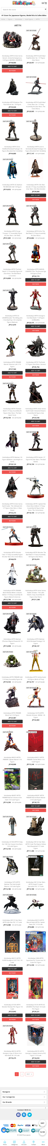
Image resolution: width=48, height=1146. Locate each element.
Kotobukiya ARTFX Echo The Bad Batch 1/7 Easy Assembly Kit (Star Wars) (36, 233)
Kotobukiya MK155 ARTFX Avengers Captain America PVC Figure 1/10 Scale (35, 1053)
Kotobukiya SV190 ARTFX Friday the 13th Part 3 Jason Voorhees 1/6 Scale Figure (12, 844)
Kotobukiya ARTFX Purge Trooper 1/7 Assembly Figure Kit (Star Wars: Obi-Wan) (12, 233)
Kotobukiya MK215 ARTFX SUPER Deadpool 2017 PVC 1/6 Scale (12, 960)
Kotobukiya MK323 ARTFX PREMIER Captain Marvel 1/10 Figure (12, 759)
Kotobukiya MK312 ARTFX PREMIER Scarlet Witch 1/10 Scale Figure (36, 759)
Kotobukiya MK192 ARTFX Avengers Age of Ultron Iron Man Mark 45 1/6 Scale (12, 1053)
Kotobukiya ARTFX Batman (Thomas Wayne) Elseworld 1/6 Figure (12, 641)
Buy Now (12, 71)
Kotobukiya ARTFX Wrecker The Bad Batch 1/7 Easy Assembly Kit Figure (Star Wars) (35, 555)
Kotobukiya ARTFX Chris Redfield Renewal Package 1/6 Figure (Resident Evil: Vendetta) (12, 149)
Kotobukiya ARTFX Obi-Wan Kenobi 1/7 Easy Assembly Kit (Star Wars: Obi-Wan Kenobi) (35, 187)
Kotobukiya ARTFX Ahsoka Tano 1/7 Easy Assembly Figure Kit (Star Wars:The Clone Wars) (12, 555)
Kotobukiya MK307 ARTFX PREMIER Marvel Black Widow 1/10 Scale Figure (35, 798)
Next (28, 1074)
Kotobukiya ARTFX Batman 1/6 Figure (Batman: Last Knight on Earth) (12, 459)
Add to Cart (12, 66)
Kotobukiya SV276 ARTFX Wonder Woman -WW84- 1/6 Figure (35, 715)
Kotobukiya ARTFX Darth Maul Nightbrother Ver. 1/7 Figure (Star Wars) (35, 58)
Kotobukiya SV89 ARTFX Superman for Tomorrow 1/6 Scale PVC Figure (35, 960)
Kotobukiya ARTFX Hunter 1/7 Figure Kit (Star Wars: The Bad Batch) (36, 459)
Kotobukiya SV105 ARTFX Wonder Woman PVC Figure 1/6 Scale (12, 1007)
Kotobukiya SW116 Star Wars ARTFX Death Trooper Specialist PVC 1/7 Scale (35, 884)
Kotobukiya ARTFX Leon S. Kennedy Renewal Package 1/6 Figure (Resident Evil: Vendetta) (35, 149)
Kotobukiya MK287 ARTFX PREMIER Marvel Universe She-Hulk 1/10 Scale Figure (12, 798)
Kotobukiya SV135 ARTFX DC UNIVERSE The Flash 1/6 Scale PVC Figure (35, 1007)
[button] (45, 9)
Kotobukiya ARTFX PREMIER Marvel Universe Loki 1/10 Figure (12, 364)
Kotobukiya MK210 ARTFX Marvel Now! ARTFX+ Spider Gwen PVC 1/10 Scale (36, 922)
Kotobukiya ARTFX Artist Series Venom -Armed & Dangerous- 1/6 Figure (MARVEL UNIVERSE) (12, 58)
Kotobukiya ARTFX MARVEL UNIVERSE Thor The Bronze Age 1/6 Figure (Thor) (35, 271)
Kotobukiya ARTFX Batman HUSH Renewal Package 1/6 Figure (36, 641)
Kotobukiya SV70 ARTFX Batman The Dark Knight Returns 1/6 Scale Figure (12, 884)
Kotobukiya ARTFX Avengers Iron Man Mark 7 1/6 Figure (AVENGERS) (35, 318)
